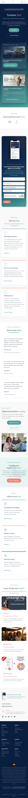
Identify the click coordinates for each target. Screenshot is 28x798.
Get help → (7, 544)
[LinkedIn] (14, 717)
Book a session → (8, 280)
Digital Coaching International (19, 787)
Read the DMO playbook (12, 99)
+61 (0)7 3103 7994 (6, 703)
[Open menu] (13, 2)
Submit (7, 201)
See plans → (7, 253)
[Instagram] (6, 717)
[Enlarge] (24, 435)
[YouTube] (9, 717)
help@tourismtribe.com (7, 706)
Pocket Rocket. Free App (14, 694)
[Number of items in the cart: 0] (25, 2)
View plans (14, 30)
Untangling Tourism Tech (10, 616)
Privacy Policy (14, 794)
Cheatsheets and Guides (10, 676)
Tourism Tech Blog (8, 647)
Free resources (14, 35)
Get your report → (8, 312)
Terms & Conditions (5, 794)
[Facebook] (3, 717)
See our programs (14, 480)
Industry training (14, 428)
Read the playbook (10, 65)
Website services (14, 422)
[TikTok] (12, 717)
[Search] (22, 2)
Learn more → (7, 570)
